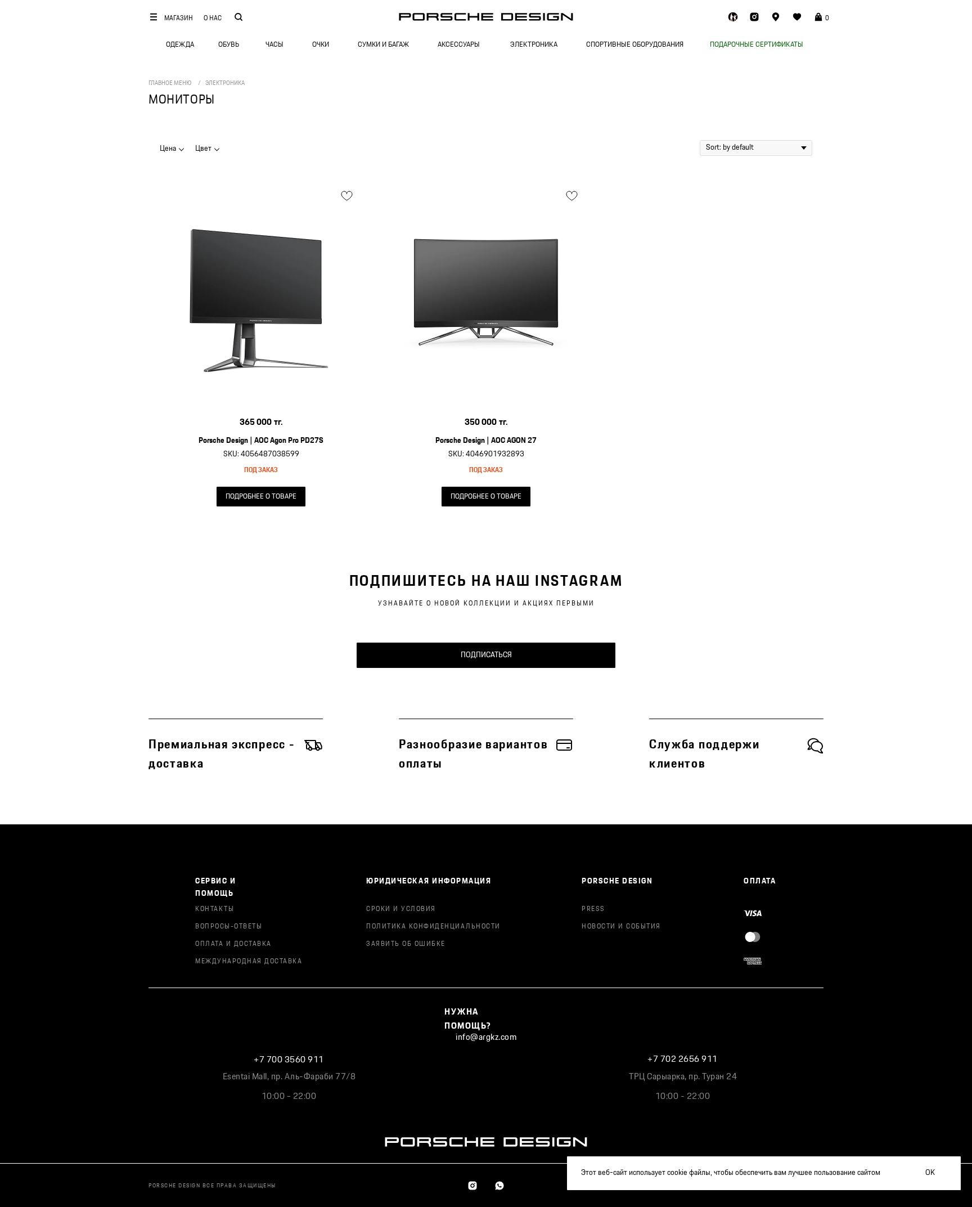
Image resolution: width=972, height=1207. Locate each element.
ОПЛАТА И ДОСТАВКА (233, 944)
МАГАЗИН (178, 18)
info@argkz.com (486, 1037)
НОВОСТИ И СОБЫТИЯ (621, 926)
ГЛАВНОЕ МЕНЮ (169, 83)
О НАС (213, 18)
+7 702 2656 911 (682, 1059)
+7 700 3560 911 (289, 1059)
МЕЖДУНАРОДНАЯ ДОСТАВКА (248, 961)
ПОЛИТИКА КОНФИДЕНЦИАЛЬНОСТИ (433, 926)
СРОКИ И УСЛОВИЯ (401, 909)
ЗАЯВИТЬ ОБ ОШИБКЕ (406, 944)
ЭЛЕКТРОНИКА (225, 83)
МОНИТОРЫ (181, 100)
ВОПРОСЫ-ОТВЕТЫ (228, 926)
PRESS (593, 909)
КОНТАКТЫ (214, 909)
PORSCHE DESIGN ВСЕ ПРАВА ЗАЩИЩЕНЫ (212, 1186)
